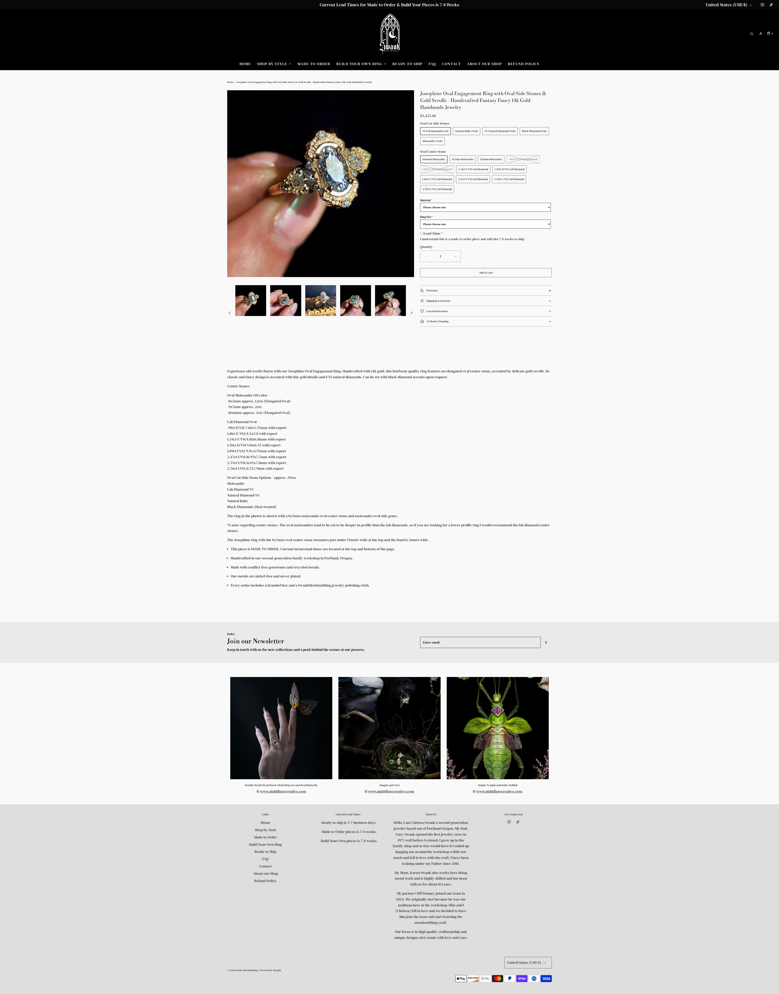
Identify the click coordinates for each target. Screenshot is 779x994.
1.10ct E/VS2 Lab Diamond (437, 169)
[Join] (546, 642)
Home (245, 63)
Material (425, 200)
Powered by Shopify (270, 970)
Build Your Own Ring (265, 844)
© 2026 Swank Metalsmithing (242, 970)
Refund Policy (524, 63)
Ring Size (425, 217)
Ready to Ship (408, 63)
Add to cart (486, 273)
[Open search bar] (751, 33)
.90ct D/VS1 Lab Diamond (523, 159)
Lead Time (432, 233)
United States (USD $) (727, 5)
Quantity (426, 246)
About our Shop (484, 63)
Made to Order (314, 63)
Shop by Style (265, 829)
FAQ (432, 63)
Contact (451, 63)
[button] (229, 313)
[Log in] (760, 33)
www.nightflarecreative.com (283, 791)
